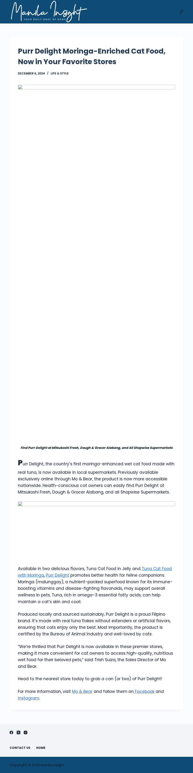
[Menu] (181, 12)
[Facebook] (11, 732)
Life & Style (60, 73)
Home (40, 748)
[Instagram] (25, 732)
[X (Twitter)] (18, 732)
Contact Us (20, 748)
